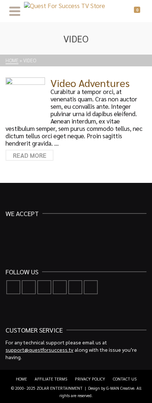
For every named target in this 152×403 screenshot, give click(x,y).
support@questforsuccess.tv (39, 349)
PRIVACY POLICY (90, 379)
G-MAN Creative (120, 388)
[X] (29, 287)
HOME (21, 379)
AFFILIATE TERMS (51, 379)
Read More (29, 155)
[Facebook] (13, 287)
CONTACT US (125, 379)
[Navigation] (15, 11)
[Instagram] (44, 287)
